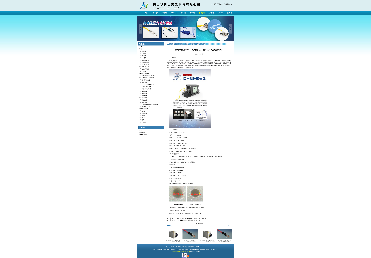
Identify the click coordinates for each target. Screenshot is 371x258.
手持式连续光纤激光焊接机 (149, 78)
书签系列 (144, 71)
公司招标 (220, 13)
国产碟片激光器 (146, 80)
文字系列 (144, 53)
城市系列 (144, 55)
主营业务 (174, 13)
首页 (146, 13)
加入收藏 (214, 4)
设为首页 (219, 4)
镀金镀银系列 (145, 60)
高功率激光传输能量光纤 (190, 241)
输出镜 (143, 117)
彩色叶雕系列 (145, 67)
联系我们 (230, 13)
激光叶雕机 (144, 102)
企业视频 (192, 13)
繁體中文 (229, 4)
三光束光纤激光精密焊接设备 (150, 104)
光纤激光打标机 (147, 89)
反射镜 (143, 115)
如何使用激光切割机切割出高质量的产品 (186, 220)
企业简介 (155, 13)
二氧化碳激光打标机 (148, 84)
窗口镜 (143, 111)
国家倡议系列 (145, 64)
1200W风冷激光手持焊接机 (173, 241)
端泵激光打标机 (147, 86)
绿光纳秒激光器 (146, 106)
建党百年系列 (145, 69)
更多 (230, 226)
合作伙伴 (183, 13)
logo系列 (144, 58)
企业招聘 (211, 13)
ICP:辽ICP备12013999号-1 (178, 251)
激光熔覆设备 (145, 91)
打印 (196, 223)
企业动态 (170, 44)
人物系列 (144, 51)
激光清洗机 (144, 100)
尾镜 (143, 120)
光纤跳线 (144, 122)
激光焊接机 (144, 93)
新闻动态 (202, 13)
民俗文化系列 (145, 62)
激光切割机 (144, 98)
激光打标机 (144, 82)
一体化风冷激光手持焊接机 (149, 75)
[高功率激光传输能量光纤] (190, 239)
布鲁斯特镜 (144, 113)
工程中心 (164, 13)
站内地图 (224, 4)
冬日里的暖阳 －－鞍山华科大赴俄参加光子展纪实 (189, 218)
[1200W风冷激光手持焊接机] (173, 240)
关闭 (201, 223)
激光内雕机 (144, 95)
